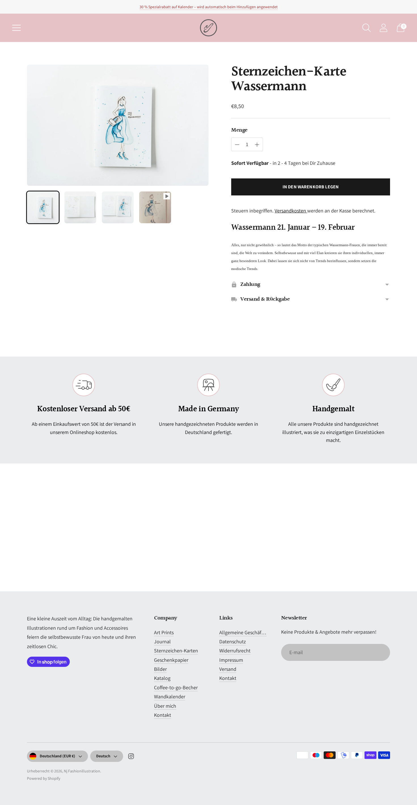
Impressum (231, 660)
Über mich (165, 706)
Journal (162, 641)
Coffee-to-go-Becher (176, 687)
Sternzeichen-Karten (176, 650)
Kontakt (162, 715)
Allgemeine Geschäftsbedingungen (256, 632)
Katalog (162, 678)
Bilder (160, 669)
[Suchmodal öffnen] (366, 28)
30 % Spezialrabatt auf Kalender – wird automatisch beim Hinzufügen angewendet (209, 6)
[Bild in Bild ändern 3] (118, 207)
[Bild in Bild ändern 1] (43, 207)
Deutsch (103, 755)
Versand (227, 669)
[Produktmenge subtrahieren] (237, 144)
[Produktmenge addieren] (257, 144)
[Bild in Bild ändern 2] (80, 207)
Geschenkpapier (171, 660)
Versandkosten (291, 210)
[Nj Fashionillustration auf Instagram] (131, 757)
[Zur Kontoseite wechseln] (383, 28)
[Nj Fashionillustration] (208, 27)
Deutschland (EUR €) (57, 755)
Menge (239, 130)
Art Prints (164, 632)
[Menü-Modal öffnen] (16, 28)
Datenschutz (232, 641)
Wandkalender (169, 696)
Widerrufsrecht (234, 650)
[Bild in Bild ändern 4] (155, 207)
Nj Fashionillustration (82, 771)
